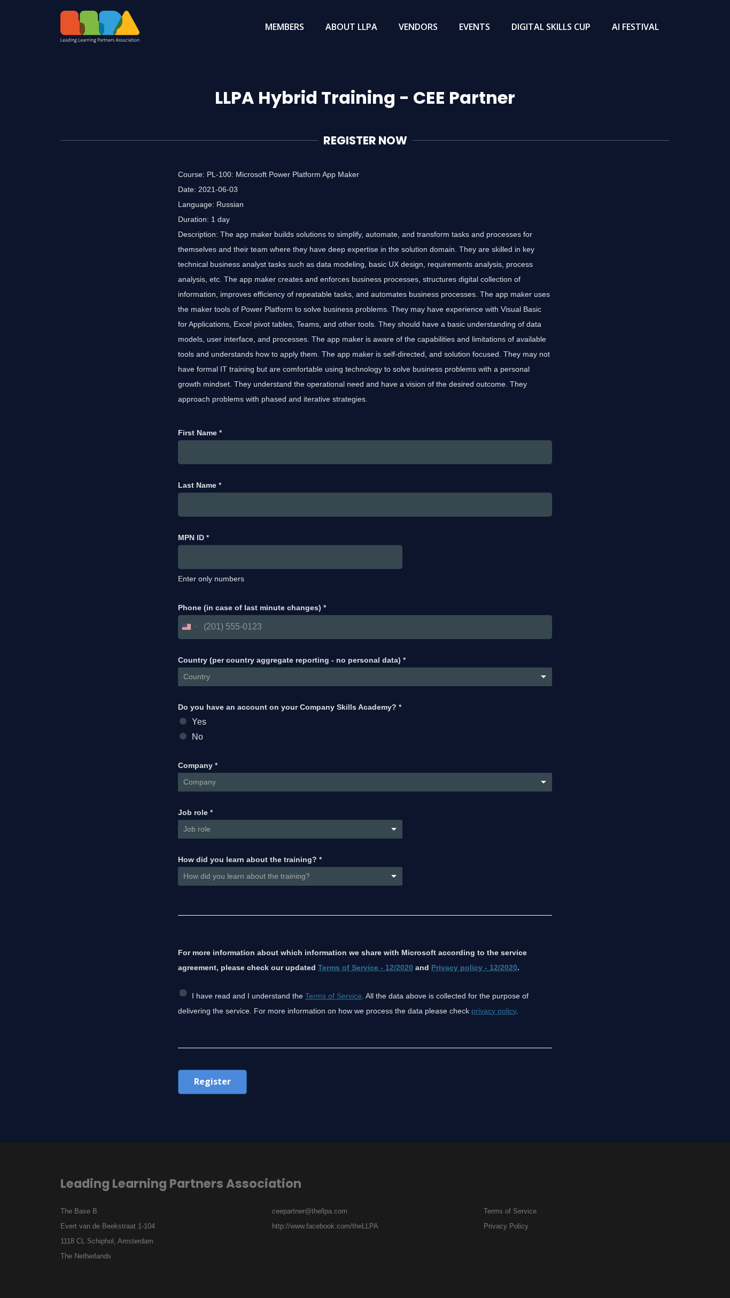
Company (198, 765)
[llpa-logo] (99, 27)
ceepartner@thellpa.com (309, 1211)
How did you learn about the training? (250, 859)
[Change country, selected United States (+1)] (189, 627)
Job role (195, 812)
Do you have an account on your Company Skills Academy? (289, 707)
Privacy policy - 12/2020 (474, 967)
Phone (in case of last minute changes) (252, 607)
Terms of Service (333, 996)
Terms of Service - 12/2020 (365, 967)
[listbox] (290, 876)
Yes (199, 721)
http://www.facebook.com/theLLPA (325, 1226)
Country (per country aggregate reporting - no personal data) (292, 660)
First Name (200, 432)
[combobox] (365, 676)
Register (212, 1081)
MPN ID (193, 537)
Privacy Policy (506, 1226)
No (197, 736)
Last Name (199, 485)
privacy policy (493, 1011)
